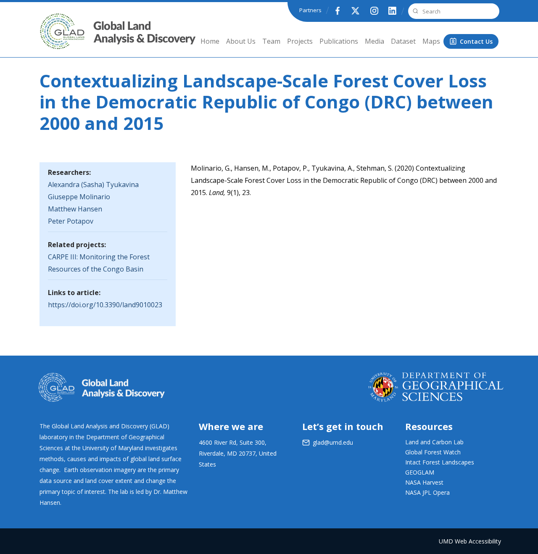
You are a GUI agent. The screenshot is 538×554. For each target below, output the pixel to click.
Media (374, 41)
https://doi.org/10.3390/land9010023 (105, 304)
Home (209, 41)
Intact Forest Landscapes (439, 462)
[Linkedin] (392, 10)
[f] (337, 10)
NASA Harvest (424, 482)
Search (414, 11)
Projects (300, 41)
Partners (310, 10)
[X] (355, 10)
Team (271, 41)
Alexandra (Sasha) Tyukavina (93, 184)
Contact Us (476, 41)
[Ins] (374, 10)
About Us (241, 41)
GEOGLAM (419, 472)
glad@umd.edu (333, 442)
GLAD (51, 37)
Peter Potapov (70, 221)
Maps (431, 41)
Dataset (403, 41)
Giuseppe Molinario (79, 196)
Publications (338, 41)
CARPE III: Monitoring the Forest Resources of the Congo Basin (99, 263)
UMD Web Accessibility (470, 541)
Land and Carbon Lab (434, 442)
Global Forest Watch (433, 452)
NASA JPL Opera (427, 492)
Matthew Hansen (75, 209)
